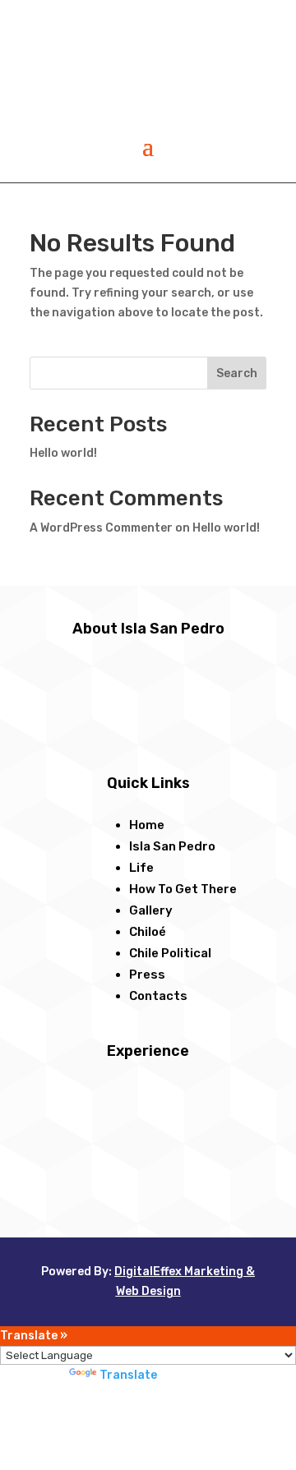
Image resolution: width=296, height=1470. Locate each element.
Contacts (158, 995)
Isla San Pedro (172, 846)
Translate (128, 1375)
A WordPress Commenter (101, 528)
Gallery (151, 910)
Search (236, 373)
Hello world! (63, 453)
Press (147, 974)
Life (141, 867)
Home (146, 825)
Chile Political (170, 953)
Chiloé (147, 931)
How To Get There (183, 889)
